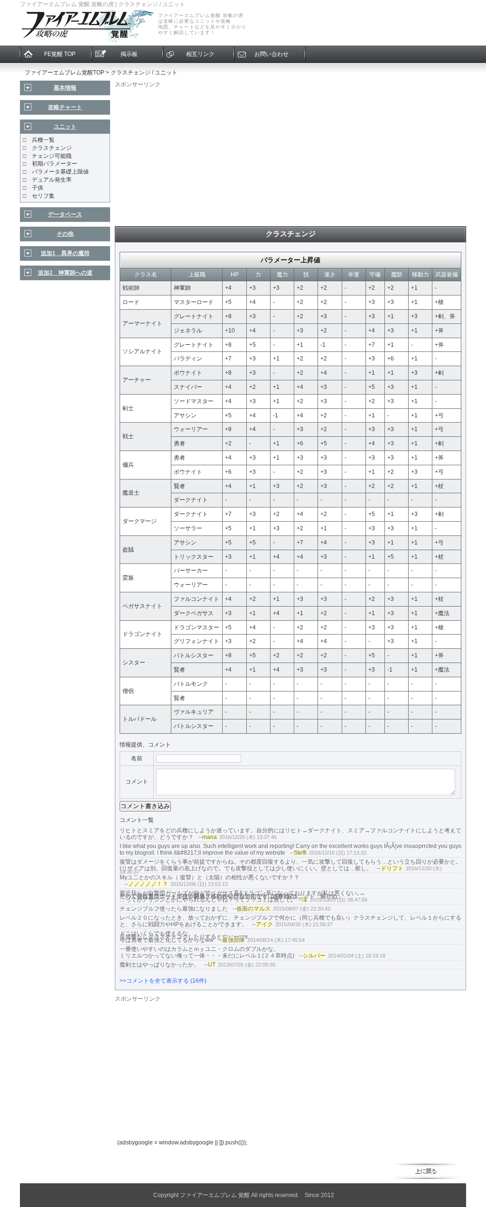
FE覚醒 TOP (59, 54)
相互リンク (200, 54)
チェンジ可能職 (52, 156)
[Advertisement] (290, 155)
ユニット (65, 126)
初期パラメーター (54, 163)
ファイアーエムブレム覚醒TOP (64, 72)
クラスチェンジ (52, 148)
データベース (65, 214)
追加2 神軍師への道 (65, 272)
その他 (65, 233)
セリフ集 (43, 196)
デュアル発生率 (52, 179)
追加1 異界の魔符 (65, 253)
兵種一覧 (43, 140)
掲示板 (129, 54)
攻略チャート (65, 107)
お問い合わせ (271, 54)
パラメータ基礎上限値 (60, 171)
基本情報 (65, 87)
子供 (37, 187)
